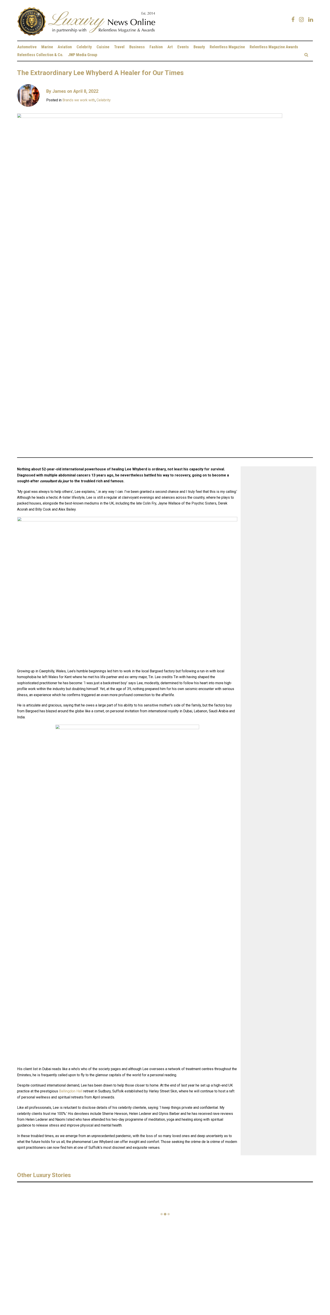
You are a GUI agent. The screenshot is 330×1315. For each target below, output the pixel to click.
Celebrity (104, 100)
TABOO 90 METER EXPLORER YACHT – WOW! (195, 1196)
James (59, 91)
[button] (306, 55)
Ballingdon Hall (70, 1091)
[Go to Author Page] (28, 95)
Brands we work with (78, 100)
